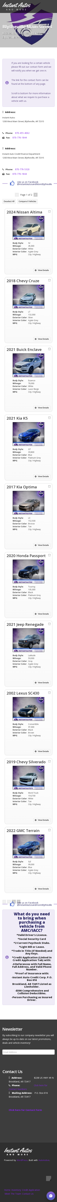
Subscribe (9, 1059)
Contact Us (28, 1193)
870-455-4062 (22, 132)
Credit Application (31, 1189)
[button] (50, 1195)
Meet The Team (13, 1193)
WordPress (22, 1160)
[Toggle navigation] (50, 6)
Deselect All (9, 201)
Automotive (43, 1160)
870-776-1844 (20, 137)
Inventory (16, 1189)
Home (7, 1189)
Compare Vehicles (27, 201)
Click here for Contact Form (25, 1109)
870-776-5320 (22, 169)
